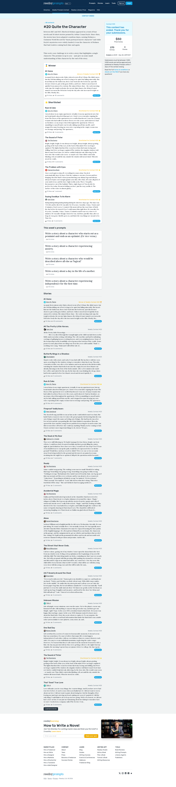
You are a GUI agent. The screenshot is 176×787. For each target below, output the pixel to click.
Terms (50, 778)
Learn (107, 3)
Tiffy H (48, 603)
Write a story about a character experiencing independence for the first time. (68, 282)
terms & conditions (121, 70)
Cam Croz (49, 329)
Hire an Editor (48, 752)
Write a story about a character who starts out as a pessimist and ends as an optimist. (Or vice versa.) (71, 235)
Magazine (91, 10)
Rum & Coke (50, 108)
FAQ (98, 10)
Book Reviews (120, 750)
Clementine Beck (53, 170)
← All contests (49, 22)
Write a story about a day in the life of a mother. (70, 271)
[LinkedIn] (125, 773)
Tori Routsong (52, 140)
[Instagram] (123, 773)
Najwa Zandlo (51, 631)
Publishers (118, 757)
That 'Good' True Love (53, 682)
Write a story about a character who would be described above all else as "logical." (69, 260)
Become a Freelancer (69, 757)
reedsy (54, 3)
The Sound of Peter (54, 137)
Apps (66, 3)
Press (63, 755)
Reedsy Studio (102, 750)
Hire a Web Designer (50, 765)
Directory (47, 10)
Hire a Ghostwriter (50, 760)
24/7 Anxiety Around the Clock (57, 573)
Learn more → (57, 731)
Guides (81, 752)
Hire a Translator (49, 763)
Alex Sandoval (51, 412)
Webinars (82, 760)
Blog (80, 750)
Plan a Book (101, 755)
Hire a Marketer (49, 757)
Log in (129, 3)
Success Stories (67, 760)
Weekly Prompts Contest (60, 10)
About (64, 750)
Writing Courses (84, 755)
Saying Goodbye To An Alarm (57, 196)
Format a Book (102, 757)
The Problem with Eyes (55, 167)
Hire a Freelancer (49, 750)
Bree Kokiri (49, 576)
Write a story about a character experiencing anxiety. (68, 247)
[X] (120, 773)
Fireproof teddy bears (53, 409)
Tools (114, 3)
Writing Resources (103, 760)
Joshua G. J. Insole (52, 439)
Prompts (92, 3)
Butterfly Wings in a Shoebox (56, 354)
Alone (46, 518)
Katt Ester (51, 199)
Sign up (121, 3)
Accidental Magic (51, 491)
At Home (49, 71)
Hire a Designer (49, 755)
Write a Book (101, 752)
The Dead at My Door (53, 436)
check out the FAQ (111, 72)
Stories (100, 3)
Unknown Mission (51, 600)
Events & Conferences (87, 757)
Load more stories (51, 709)
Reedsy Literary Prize (78, 10)
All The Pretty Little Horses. (56, 326)
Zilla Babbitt (50, 357)
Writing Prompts (120, 752)
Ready (46, 463)
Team (63, 752)
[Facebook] (128, 773)
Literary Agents (120, 755)
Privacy (55, 778)
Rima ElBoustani (51, 548)
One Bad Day (49, 628)
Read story (96, 95)
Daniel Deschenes (52, 521)
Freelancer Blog (84, 763)
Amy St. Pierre (52, 74)
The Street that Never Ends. (56, 545)
